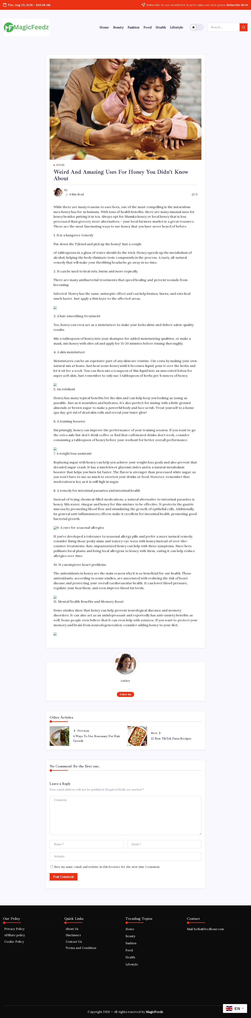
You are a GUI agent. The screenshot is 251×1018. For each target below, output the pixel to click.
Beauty (130, 936)
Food (129, 950)
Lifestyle (132, 964)
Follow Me (125, 694)
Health (130, 957)
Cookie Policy (14, 941)
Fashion (131, 943)
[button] (197, 27)
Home (130, 929)
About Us (72, 929)
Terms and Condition (81, 948)
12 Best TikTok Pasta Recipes (171, 739)
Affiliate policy (14, 935)
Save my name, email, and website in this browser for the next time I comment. (107, 867)
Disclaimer (73, 935)
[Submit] (243, 27)
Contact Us (74, 941)
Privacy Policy (14, 929)
